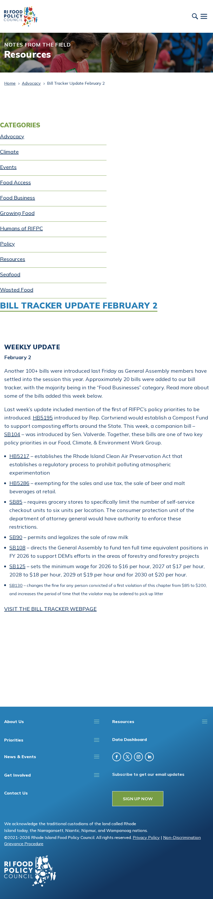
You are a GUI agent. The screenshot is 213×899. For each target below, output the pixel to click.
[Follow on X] (127, 756)
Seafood (10, 274)
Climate (9, 151)
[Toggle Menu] (204, 16)
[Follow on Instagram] (138, 756)
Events (8, 167)
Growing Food (17, 213)
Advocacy (12, 136)
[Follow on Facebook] (116, 756)
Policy (7, 243)
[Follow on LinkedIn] (149, 756)
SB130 (16, 585)
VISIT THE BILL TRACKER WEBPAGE (50, 609)
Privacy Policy (146, 837)
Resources (12, 259)
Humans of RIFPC (21, 228)
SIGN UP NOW (138, 798)
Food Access (15, 182)
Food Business (17, 197)
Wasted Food (16, 289)
